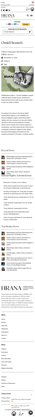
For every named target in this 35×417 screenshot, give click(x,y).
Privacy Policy (5, 401)
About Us (4, 335)
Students (4, 377)
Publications (4, 332)
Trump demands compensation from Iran (15, 208)
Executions (4, 352)
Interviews (4, 325)
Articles (3, 322)
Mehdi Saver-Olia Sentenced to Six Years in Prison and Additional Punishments (19, 259)
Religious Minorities (7, 368)
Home (3, 319)
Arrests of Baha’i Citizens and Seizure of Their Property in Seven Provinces (18, 162)
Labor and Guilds (6, 362)
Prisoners (4, 365)
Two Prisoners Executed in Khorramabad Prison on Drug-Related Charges (19, 264)
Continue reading (28, 134)
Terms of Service (6, 398)
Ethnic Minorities (6, 358)
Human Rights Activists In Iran (16, 175)
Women (3, 380)
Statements (4, 329)
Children (3, 349)
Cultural (3, 355)
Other (3, 386)
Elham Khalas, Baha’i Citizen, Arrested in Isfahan (18, 172)
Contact (3, 338)
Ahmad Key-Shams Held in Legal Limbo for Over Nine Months (19, 269)
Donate (25, 24)
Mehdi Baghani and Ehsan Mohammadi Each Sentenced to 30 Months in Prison (19, 157)
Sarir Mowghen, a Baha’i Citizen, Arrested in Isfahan (19, 254)
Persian (31, 5)
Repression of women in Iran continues (15, 182)
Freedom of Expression (8, 383)
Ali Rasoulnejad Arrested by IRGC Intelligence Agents (20, 167)
